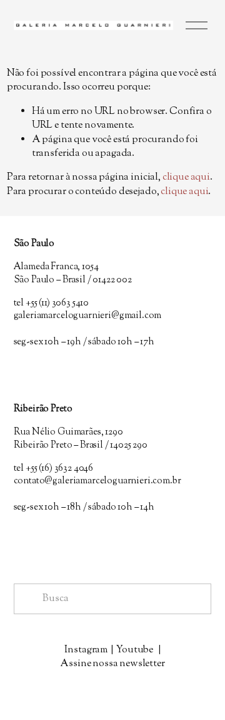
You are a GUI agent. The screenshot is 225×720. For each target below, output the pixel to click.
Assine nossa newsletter (112, 664)
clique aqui (186, 177)
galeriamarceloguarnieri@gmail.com (88, 316)
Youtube (134, 650)
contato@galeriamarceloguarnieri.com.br (97, 481)
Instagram (86, 650)
